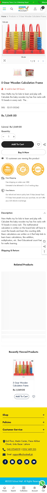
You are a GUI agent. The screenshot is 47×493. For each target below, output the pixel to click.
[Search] (11, 8)
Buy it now (23, 152)
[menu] (4, 8)
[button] (38, 61)
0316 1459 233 (29, 449)
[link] (23, 332)
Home (3, 16)
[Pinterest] (19, 461)
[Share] (44, 144)
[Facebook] (5, 461)
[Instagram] (12, 461)
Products (12, 16)
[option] (23, 42)
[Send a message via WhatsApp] (42, 483)
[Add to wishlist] (38, 144)
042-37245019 (13, 449)
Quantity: (5, 131)
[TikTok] (26, 461)
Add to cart (17, 144)
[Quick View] (32, 361)
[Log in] (35, 8)
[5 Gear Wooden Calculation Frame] (23, 369)
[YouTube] (34, 461)
